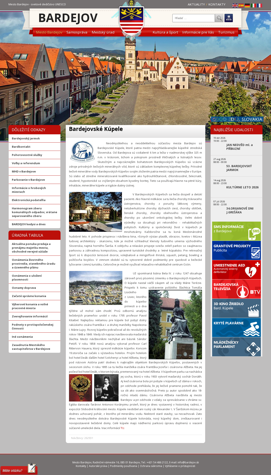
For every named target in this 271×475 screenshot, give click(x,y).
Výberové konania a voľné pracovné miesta (30, 306)
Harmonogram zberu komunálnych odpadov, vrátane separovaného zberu (34, 212)
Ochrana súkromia (151, 466)
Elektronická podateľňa (29, 200)
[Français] (260, 5)
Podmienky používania (123, 466)
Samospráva (76, 32)
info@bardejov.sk (188, 462)
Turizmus (226, 32)
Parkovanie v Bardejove (28, 180)
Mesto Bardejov (49, 32)
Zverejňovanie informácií (30, 316)
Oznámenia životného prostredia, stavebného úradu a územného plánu (33, 263)
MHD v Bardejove (24, 171)
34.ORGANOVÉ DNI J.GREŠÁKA (239, 210)
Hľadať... (219, 18)
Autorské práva (98, 466)
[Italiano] (253, 5)
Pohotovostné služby (27, 155)
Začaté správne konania (29, 296)
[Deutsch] (247, 5)
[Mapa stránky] (228, 18)
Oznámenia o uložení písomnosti (27, 277)
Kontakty (216, 4)
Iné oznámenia (22, 337)
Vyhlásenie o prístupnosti (180, 466)
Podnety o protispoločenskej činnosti (32, 326)
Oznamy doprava (24, 288)
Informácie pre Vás (198, 32)
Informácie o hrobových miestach (29, 190)
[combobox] (193, 18)
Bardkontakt (21, 147)
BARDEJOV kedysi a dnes (29, 224)
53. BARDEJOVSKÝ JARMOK (239, 168)
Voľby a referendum (26, 163)
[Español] (241, 5)
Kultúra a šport (165, 32)
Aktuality (196, 4)
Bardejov (68, 17)
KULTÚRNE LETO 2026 (242, 187)
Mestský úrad (103, 32)
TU (122, 428)
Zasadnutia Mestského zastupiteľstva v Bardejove (31, 347)
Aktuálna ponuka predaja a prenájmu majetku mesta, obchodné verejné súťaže (31, 247)
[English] (235, 5)
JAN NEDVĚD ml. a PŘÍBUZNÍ (239, 147)
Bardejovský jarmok (26, 138)
